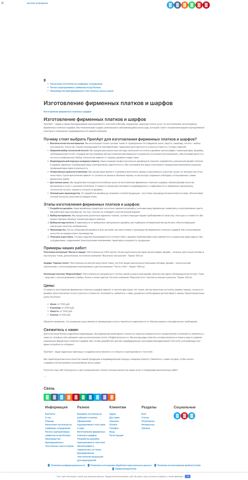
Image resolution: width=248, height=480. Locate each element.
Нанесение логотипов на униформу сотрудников (76, 83)
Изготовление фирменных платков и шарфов (67, 111)
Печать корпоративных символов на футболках (75, 87)
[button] (124, 80)
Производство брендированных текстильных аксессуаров (81, 90)
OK (187, 476)
